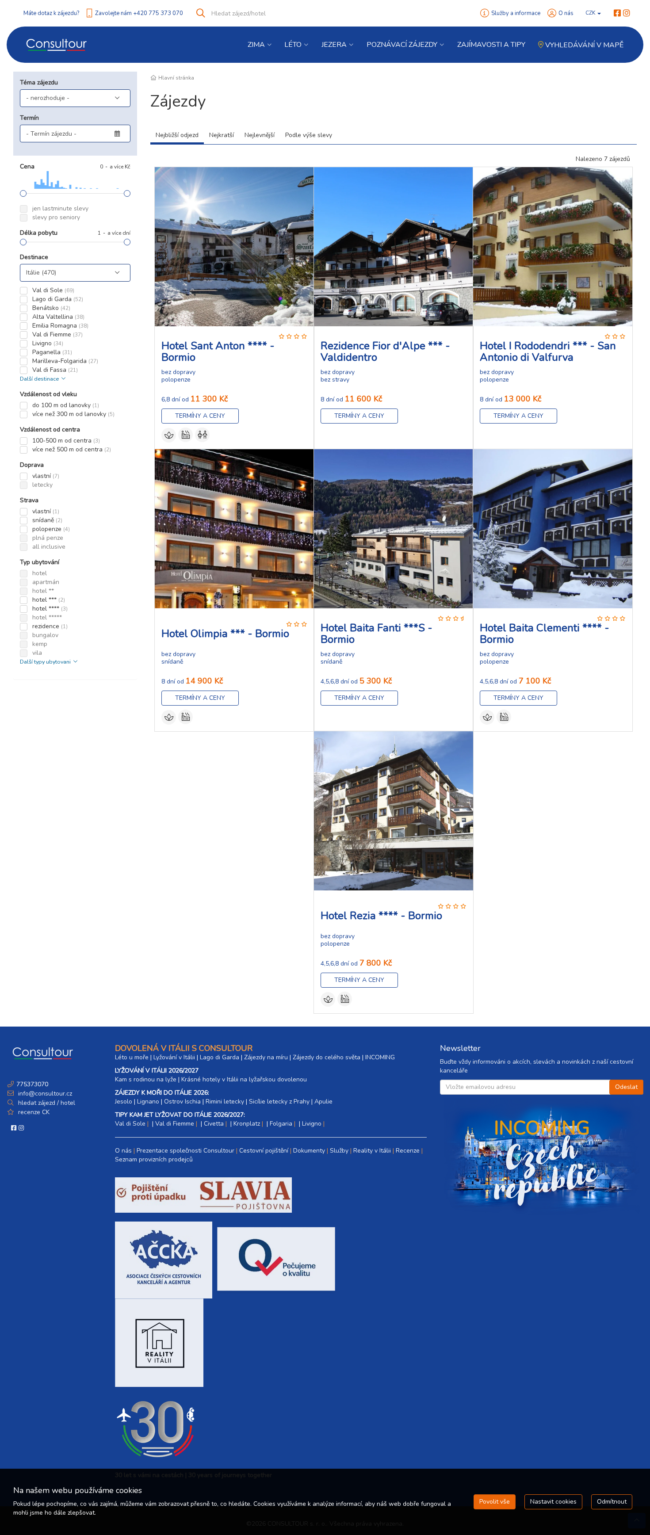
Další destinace (40, 378)
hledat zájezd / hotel (46, 1103)
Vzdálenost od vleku (48, 394)
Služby (339, 1150)
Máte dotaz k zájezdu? (51, 13)
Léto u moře (132, 1057)
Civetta (214, 1123)
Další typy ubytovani (46, 661)
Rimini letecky (225, 1101)
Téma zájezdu (39, 82)
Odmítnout (612, 1501)
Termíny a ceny (200, 416)
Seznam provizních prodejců (154, 1159)
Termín (29, 118)
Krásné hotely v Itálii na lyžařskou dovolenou (244, 1079)
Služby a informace (515, 13)
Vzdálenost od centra (50, 429)
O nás (566, 13)
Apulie (323, 1101)
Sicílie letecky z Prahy (279, 1101)
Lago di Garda (219, 1057)
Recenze (408, 1150)
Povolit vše (494, 1501)
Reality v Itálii (372, 1150)
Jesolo (123, 1101)
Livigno (311, 1123)
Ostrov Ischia (182, 1101)
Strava (29, 500)
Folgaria (281, 1123)
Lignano (148, 1101)
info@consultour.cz (44, 1093)
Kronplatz (246, 1123)
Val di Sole (130, 1123)
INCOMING (380, 1057)
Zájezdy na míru (266, 1057)
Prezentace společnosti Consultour (185, 1150)
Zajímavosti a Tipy (491, 45)
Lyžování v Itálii (174, 1057)
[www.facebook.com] (617, 13)
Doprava (32, 465)
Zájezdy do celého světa (326, 1057)
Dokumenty (309, 1150)
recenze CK (34, 1112)
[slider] (23, 193)
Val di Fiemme (174, 1123)
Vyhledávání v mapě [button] (583, 45)
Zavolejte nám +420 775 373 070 (139, 13)
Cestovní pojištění (263, 1150)
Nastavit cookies (553, 1501)
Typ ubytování (39, 562)
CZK (590, 12)
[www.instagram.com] (626, 13)
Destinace (34, 257)
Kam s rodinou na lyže (145, 1079)
